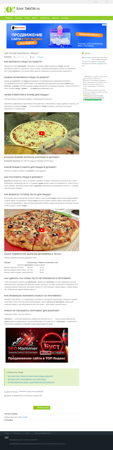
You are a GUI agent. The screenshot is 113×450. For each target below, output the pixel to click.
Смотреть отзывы (43, 407)
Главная (7, 433)
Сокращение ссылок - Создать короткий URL (24, 439)
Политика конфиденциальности (43, 433)
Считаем (64, 18)
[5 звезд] (25, 391)
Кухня (27, 18)
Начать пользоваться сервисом (93, 99)
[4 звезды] (24, 391)
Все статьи (17, 433)
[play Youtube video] (41, 133)
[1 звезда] (20, 391)
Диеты (34, 18)
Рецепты (9, 18)
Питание (18, 18)
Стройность (44, 18)
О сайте (27, 433)
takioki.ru (63, 443)
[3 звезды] (22, 391)
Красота (55, 18)
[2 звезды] (21, 391)
